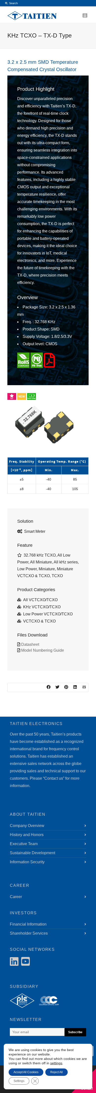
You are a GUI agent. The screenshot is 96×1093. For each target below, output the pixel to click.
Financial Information (28, 924)
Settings (19, 1081)
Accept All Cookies (26, 1072)
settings (56, 1063)
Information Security (27, 862)
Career (16, 897)
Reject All (56, 1072)
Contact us (53, 778)
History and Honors (27, 835)
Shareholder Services (29, 933)
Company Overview (27, 826)
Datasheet (30, 644)
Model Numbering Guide (42, 650)
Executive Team (24, 844)
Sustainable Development (32, 853)
